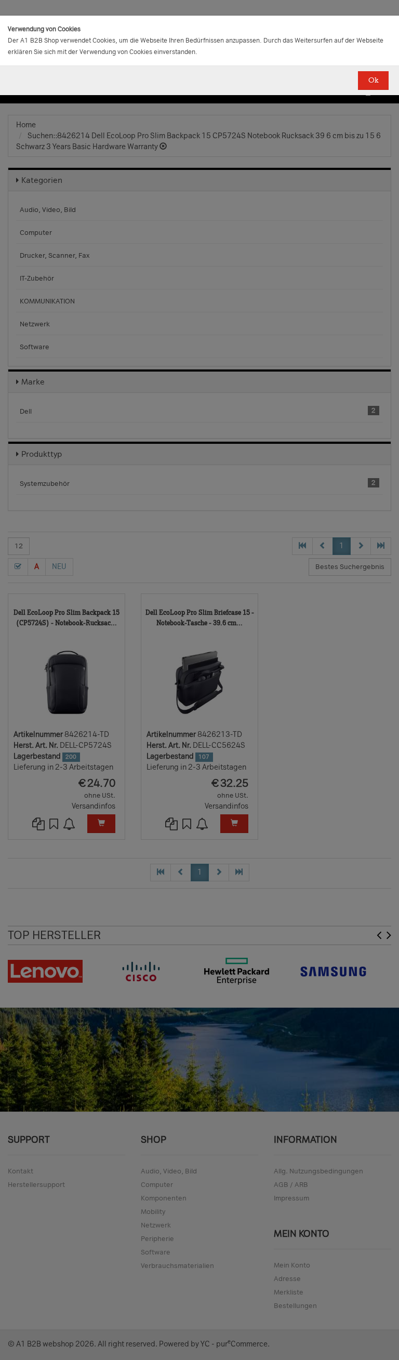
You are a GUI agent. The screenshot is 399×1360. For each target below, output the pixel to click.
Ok (373, 80)
